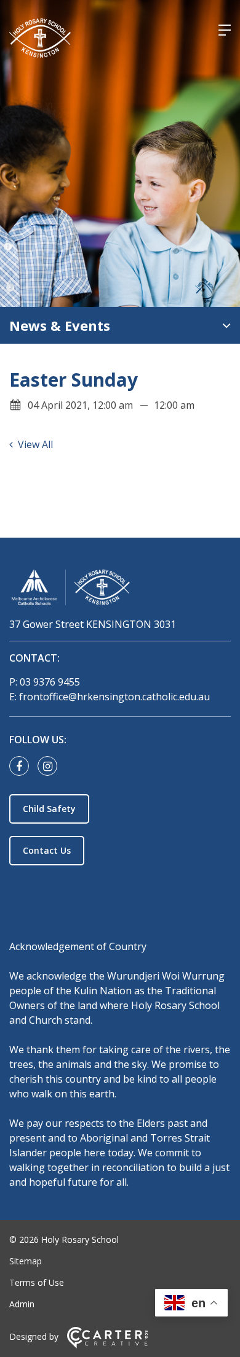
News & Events (59, 325)
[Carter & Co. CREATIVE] (107, 1345)
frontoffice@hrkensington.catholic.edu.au (114, 696)
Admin (21, 1304)
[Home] (120, 589)
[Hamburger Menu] (224, 30)
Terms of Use (36, 1282)
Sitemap (25, 1261)
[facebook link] (22, 766)
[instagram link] (50, 766)
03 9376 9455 (50, 682)
